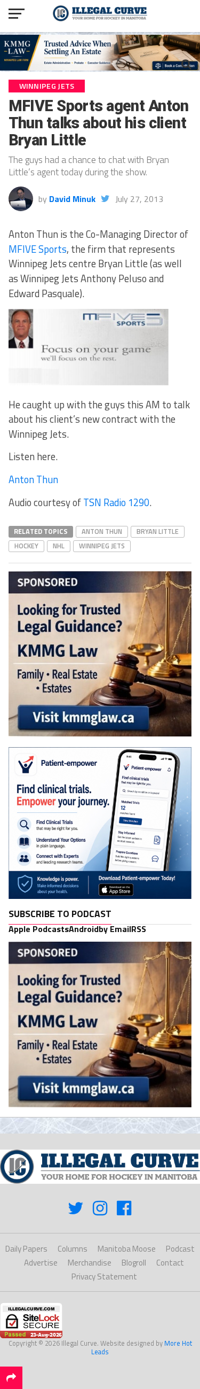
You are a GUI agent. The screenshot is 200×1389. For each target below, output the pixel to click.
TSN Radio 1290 (116, 502)
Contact (170, 1262)
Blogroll (134, 1262)
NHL (59, 545)
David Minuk (72, 198)
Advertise (41, 1262)
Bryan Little (158, 531)
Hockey (26, 545)
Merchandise (89, 1262)
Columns (72, 1249)
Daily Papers (26, 1249)
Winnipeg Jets (102, 545)
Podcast (180, 1249)
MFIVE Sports (38, 249)
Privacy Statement (104, 1276)
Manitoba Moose (127, 1249)
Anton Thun (33, 479)
